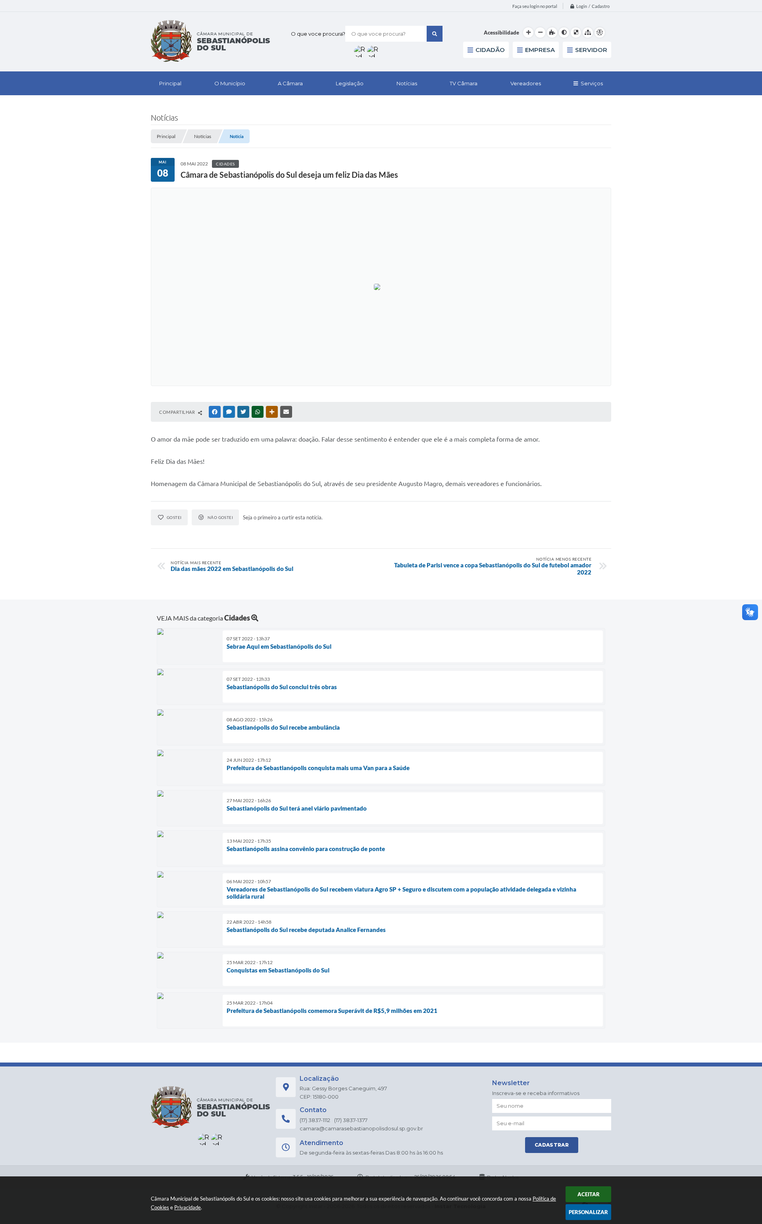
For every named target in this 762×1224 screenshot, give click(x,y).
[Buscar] (435, 34)
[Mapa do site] (588, 32)
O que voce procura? (318, 34)
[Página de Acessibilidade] (600, 32)
